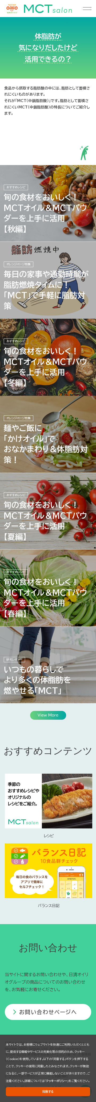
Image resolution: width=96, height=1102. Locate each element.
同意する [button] (48, 1091)
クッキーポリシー (56, 1080)
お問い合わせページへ (48, 1012)
